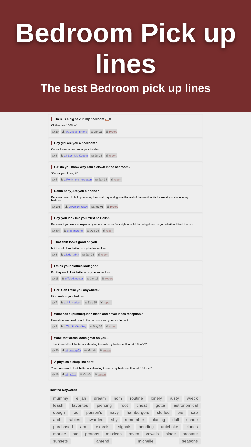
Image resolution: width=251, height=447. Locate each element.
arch (57, 419)
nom (118, 398)
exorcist (103, 426)
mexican (114, 433)
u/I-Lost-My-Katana (76, 155)
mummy (60, 398)
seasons (190, 441)
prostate (190, 433)
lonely (156, 398)
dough (59, 412)
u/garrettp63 (73, 350)
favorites (80, 405)
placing (158, 419)
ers (180, 412)
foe (75, 412)
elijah (81, 398)
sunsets (60, 441)
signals (124, 426)
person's (94, 412)
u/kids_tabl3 (71, 254)
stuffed (163, 412)
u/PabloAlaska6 (78, 206)
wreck (192, 398)
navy (114, 412)
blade (171, 433)
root (124, 405)
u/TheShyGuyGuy (75, 326)
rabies (74, 419)
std (75, 433)
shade (192, 419)
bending (146, 426)
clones (192, 426)
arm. (84, 426)
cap (194, 412)
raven (134, 433)
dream (100, 398)
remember (134, 419)
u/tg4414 (70, 374)
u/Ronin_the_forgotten (78, 179)
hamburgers (138, 412)
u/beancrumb (75, 230)
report (113, 131)
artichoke (169, 426)
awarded (95, 419)
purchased (63, 426)
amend (102, 441)
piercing (104, 405)
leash (58, 405)
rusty (174, 398)
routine (136, 398)
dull (175, 419)
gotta (160, 405)
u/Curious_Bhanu (76, 131)
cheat (141, 405)
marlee (59, 433)
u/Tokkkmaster (74, 278)
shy (114, 419)
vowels (152, 433)
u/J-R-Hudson (72, 302)
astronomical (186, 405)
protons (92, 433)
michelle (146, 441)
